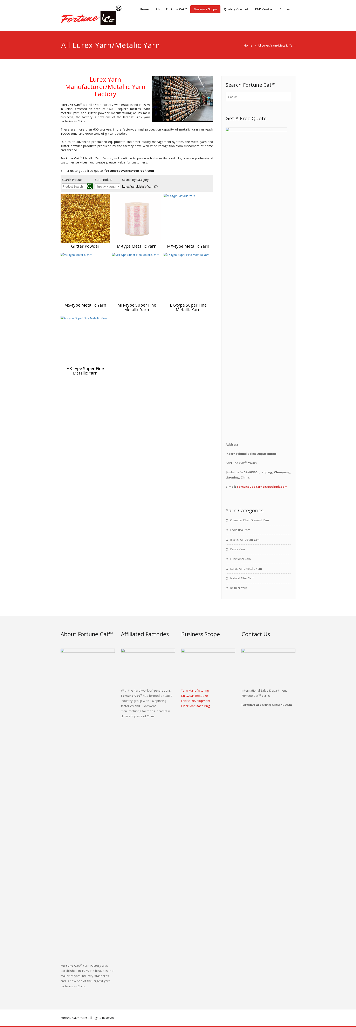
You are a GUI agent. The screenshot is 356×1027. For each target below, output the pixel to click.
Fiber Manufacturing (195, 706)
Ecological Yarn (240, 530)
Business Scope (205, 9)
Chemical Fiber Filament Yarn (249, 520)
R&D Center (264, 9)
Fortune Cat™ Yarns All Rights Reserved (88, 1018)
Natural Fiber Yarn (242, 578)
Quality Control (236, 9)
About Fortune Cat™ (171, 9)
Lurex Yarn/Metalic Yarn (140, 186)
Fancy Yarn (237, 549)
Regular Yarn (238, 588)
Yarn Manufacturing (195, 690)
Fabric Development (196, 701)
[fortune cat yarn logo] (91, 15)
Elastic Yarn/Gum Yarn (245, 540)
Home (144, 9)
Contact (286, 9)
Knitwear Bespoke (194, 695)
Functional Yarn (240, 559)
